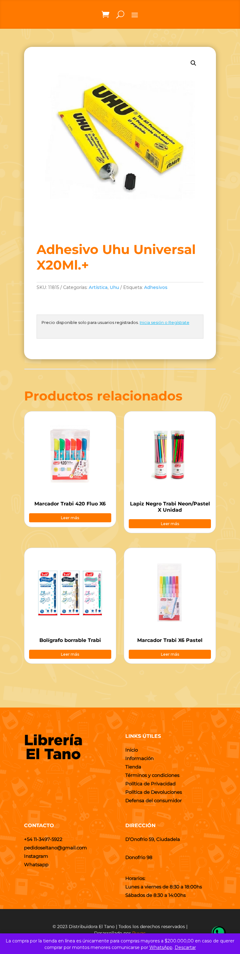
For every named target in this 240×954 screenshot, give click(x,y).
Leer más (70, 517)
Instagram (36, 856)
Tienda (133, 767)
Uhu (114, 287)
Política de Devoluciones (153, 792)
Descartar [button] (185, 947)
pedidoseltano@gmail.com (55, 848)
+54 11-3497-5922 (43, 839)
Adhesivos (156, 287)
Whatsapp (36, 864)
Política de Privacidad (150, 784)
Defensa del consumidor (153, 800)
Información (139, 758)
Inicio (131, 750)
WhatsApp (160, 947)
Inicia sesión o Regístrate (164, 322)
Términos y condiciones (152, 775)
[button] (193, 63)
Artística (98, 287)
